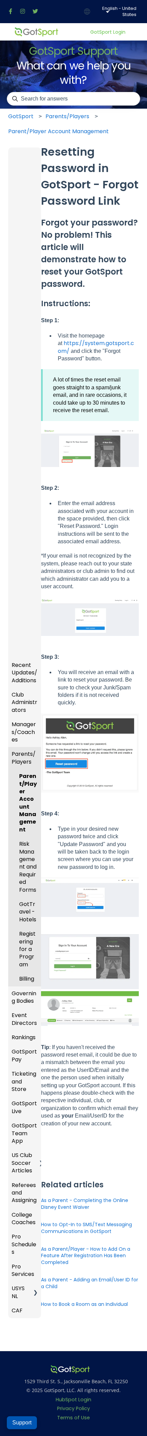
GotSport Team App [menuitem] (24, 1133)
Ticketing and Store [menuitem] (24, 1081)
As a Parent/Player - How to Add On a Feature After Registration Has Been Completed (85, 1256)
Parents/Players (67, 116)
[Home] (36, 31)
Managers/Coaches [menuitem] (24, 732)
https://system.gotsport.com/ (96, 347)
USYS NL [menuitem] (18, 1292)
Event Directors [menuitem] (24, 1019)
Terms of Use (73, 1417)
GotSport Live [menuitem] (24, 1107)
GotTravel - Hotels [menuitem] (27, 911)
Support (21, 1422)
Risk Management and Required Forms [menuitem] (28, 866)
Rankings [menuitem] (24, 1037)
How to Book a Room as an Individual (84, 1304)
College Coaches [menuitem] (24, 1218)
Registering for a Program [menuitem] (27, 949)
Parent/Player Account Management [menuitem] (28, 802)
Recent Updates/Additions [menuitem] (24, 672)
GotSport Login (107, 32)
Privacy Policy (73, 1408)
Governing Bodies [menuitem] (24, 997)
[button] (35, 666)
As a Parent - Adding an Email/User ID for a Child (89, 1283)
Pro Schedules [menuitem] (24, 1244)
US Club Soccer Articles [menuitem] (22, 1162)
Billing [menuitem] (26, 979)
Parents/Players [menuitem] (24, 757)
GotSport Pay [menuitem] (24, 1055)
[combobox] (73, 99)
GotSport (21, 116)
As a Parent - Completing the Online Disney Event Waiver (84, 1204)
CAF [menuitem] (17, 1310)
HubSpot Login (73, 1399)
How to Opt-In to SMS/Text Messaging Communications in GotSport (86, 1228)
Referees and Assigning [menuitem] (24, 1192)
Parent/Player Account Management (58, 131)
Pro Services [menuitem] (23, 1270)
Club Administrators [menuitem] (24, 702)
